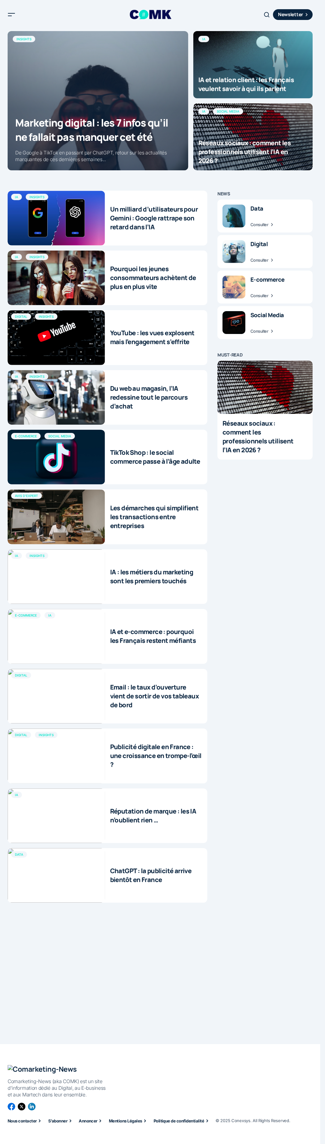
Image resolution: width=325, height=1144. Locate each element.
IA (203, 39)
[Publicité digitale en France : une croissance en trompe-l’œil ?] (56, 756)
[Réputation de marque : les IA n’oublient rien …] (56, 815)
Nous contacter (22, 1120)
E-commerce (26, 436)
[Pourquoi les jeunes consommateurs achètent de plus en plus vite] (56, 278)
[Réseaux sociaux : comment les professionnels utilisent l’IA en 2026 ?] (253, 137)
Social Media (228, 111)
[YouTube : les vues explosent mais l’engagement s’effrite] (56, 337)
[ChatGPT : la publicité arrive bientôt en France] (56, 875)
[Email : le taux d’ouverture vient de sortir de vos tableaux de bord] (56, 696)
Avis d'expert (26, 496)
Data (19, 854)
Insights (24, 39)
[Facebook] (11, 1107)
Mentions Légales (125, 1120)
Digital (21, 316)
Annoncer (88, 1120)
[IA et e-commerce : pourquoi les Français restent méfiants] (56, 636)
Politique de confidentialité (179, 1120)
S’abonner (57, 1120)
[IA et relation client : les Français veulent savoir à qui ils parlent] (253, 64)
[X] (22, 1107)
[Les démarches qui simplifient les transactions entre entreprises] (56, 516)
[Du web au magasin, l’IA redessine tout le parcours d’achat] (56, 397)
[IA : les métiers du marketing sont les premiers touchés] (56, 576)
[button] (11, 14)
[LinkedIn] (32, 1107)
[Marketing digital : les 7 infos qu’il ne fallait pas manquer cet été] (98, 100)
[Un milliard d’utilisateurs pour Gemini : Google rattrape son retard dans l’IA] (56, 218)
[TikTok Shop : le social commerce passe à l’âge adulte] (56, 457)
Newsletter (290, 14)
